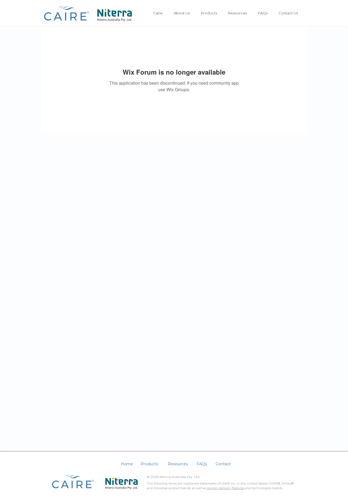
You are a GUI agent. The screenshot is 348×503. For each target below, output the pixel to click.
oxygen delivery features (225, 488)
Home (127, 463)
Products (149, 463)
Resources (178, 463)
